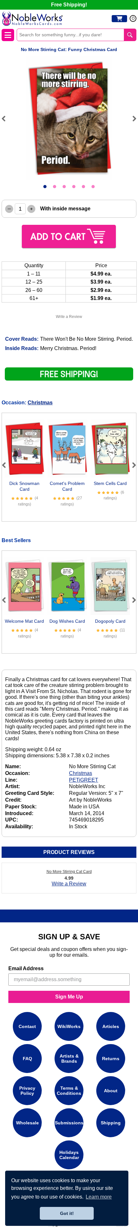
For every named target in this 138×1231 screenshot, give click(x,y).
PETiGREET (83, 780)
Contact (27, 1026)
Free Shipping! (69, 4)
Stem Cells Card (110, 483)
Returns (110, 1058)
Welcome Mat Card (24, 621)
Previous (6, 118)
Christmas (40, 402)
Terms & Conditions (69, 1091)
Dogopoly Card (110, 621)
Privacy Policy (27, 1091)
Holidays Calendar (69, 1155)
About (110, 1090)
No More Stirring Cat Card (69, 871)
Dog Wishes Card (67, 621)
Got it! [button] (67, 1213)
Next (131, 118)
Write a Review (69, 316)
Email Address (26, 968)
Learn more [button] (99, 1197)
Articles (110, 1026)
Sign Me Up (69, 996)
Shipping (111, 1122)
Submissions (69, 1122)
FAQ (27, 1058)
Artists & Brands (69, 1058)
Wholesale (27, 1122)
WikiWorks (69, 1026)
